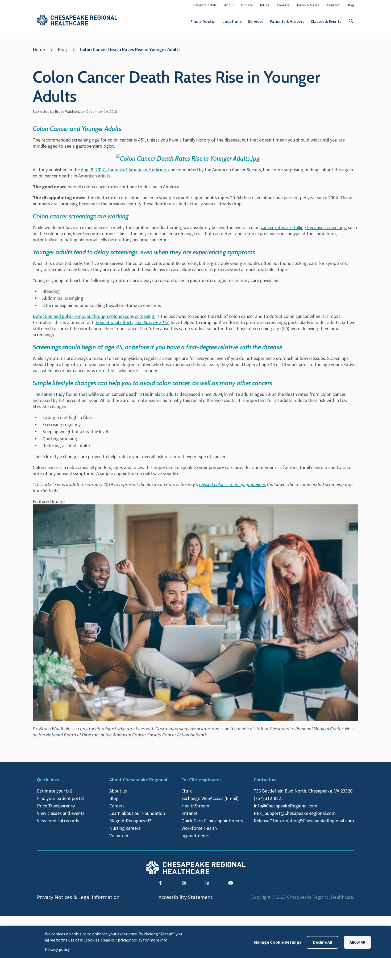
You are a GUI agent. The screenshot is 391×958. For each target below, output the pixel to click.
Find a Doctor (203, 21)
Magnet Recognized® (130, 821)
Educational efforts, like (132, 322)
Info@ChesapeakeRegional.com (285, 806)
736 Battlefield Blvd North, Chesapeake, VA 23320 (303, 791)
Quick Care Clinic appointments (212, 821)
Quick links (48, 780)
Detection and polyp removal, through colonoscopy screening (93, 316)
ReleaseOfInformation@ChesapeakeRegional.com (304, 821)
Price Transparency (56, 806)
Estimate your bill (54, 791)
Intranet (189, 813)
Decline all (322, 942)
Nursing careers (124, 828)
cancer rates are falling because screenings (303, 227)
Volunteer (118, 835)
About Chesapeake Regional (138, 780)
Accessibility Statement (186, 897)
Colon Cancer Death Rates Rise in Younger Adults (130, 49)
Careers (116, 806)
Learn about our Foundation (137, 813)
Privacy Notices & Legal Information (78, 897)
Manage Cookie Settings (277, 942)
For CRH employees (201, 780)
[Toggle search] (350, 21)
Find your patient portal (60, 798)
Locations (232, 21)
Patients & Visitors (287, 21)
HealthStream (195, 806)
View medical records (58, 821)
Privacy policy (57, 949)
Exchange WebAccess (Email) (210, 798)
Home (39, 49)
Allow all (357, 942)
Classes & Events (326, 21)
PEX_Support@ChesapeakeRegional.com (295, 813)
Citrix (186, 791)
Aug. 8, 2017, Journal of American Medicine (123, 170)
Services (255, 21)
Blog (62, 49)
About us (118, 791)
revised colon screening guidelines (232, 484)
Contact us (265, 780)
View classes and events (61, 813)
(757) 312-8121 (268, 798)
